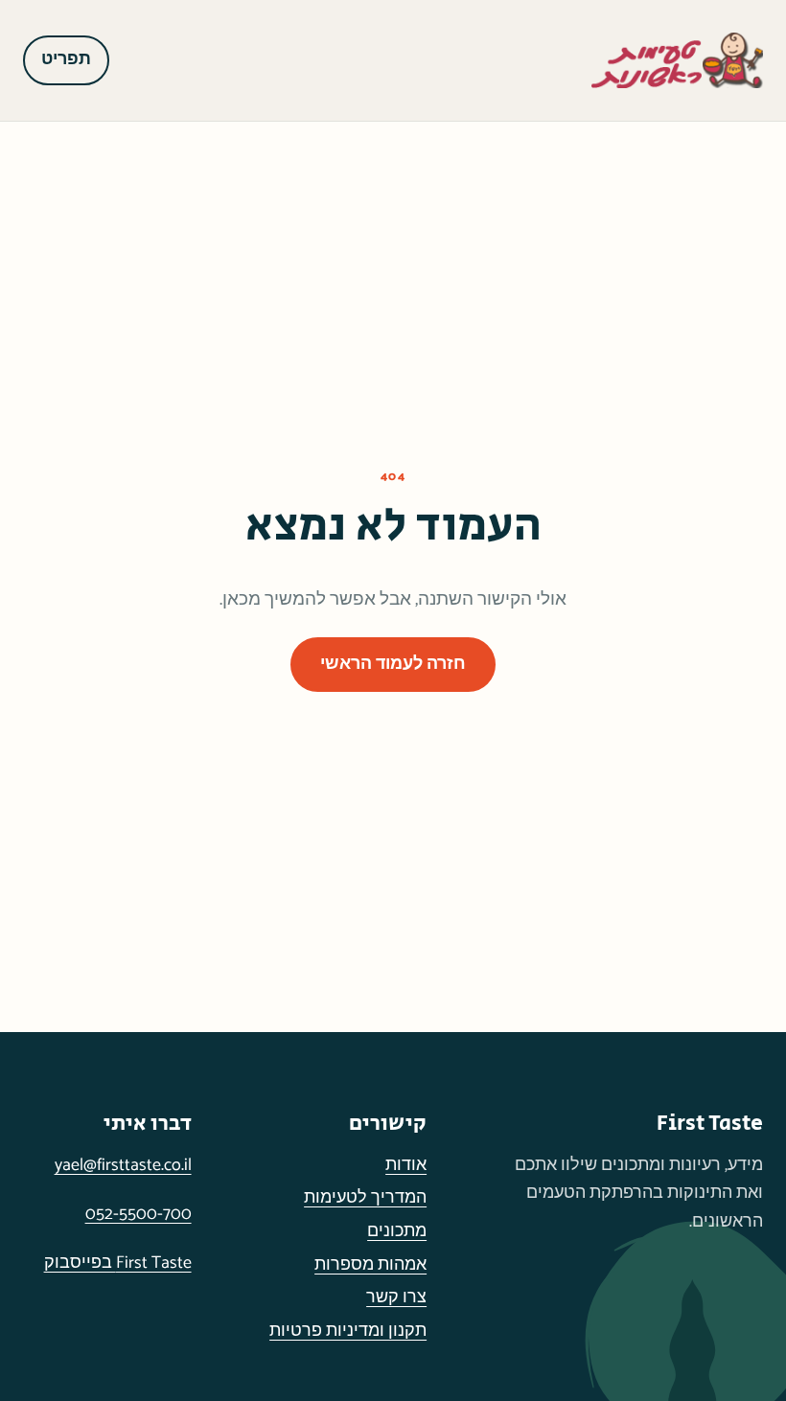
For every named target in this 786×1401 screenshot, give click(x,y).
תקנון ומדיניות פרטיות (348, 1331)
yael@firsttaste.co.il (123, 1165)
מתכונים (397, 1231)
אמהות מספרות (370, 1265)
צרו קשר (396, 1297)
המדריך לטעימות (365, 1197)
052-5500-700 (138, 1214)
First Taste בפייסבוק (118, 1263)
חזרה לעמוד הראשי (393, 664)
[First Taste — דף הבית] (676, 60)
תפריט (66, 59)
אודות (406, 1165)
